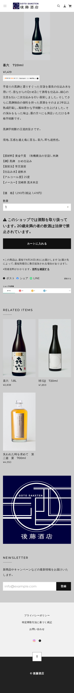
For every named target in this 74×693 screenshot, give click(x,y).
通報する (67, 279)
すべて (9, 290)
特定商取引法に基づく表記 (37, 622)
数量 (5, 200)
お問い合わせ (37, 629)
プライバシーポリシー (37, 615)
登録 (64, 586)
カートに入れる (37, 243)
